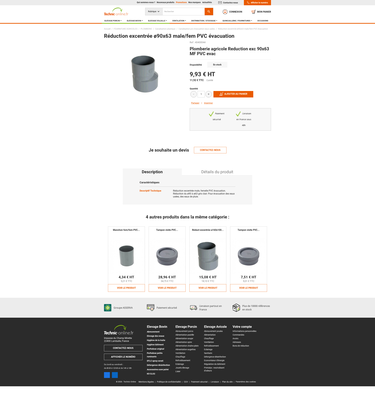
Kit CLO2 (151, 374)
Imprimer (208, 103)
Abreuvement (153, 332)
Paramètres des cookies (246, 382)
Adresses (237, 342)
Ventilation (180, 353)
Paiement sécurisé (199, 382)
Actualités (207, 2)
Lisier (177, 371)
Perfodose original (155, 349)
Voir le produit (126, 288)
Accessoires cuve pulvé (158, 369)
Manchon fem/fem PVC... (126, 230)
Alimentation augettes (185, 349)
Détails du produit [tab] (217, 171)
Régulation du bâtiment (214, 364)
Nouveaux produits (166, 2)
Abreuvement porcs (184, 331)
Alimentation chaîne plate (186, 346)
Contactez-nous (230, 2)
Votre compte (242, 326)
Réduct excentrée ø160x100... (208, 230)
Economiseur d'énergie (214, 360)
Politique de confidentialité (169, 382)
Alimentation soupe (184, 338)
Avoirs (235, 338)
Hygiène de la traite (156, 340)
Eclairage (179, 364)
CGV (186, 382)
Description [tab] (152, 171)
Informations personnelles (244, 331)
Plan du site (227, 382)
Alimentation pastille (184, 335)
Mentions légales (146, 382)
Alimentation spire (183, 342)
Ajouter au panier (235, 93)
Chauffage (180, 357)
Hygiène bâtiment (155, 344)
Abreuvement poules (213, 331)
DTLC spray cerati (155, 361)
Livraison (215, 382)
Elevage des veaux (155, 336)
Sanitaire (208, 353)
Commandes (238, 335)
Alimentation (210, 335)
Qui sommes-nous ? (146, 2)
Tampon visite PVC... (167, 230)
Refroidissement (182, 360)
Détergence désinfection (158, 365)
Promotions (181, 2)
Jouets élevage (182, 368)
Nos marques (194, 2)
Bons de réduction (241, 346)
